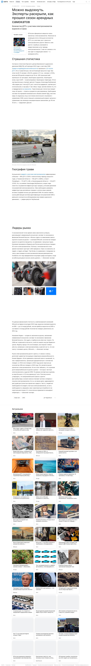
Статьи (38, 6)
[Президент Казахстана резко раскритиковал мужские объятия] (22, 583)
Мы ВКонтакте (28, 665)
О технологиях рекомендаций (68, 665)
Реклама (13, 665)
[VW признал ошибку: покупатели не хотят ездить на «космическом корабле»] (68, 651)
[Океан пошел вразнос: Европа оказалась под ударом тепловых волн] (45, 469)
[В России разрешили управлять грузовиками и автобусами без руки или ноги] (22, 651)
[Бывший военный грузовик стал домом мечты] (68, 446)
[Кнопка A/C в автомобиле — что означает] (45, 583)
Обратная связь (57, 665)
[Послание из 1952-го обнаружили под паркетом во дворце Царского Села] (45, 446)
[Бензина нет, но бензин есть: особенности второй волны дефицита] (22, 492)
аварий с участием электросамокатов (33, 174)
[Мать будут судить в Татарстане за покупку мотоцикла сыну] (22, 423)
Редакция (35, 665)
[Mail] (2, 1)
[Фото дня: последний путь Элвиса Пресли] (22, 515)
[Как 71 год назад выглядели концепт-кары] (22, 629)
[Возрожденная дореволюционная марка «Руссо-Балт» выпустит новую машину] (45, 606)
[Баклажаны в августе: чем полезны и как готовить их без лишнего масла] (45, 651)
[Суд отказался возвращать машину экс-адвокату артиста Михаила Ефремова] (45, 423)
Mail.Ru (2, 665)
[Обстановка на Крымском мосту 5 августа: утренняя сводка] (68, 606)
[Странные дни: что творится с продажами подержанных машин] (22, 606)
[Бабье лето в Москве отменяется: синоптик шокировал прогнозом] (45, 492)
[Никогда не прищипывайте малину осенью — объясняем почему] (22, 560)
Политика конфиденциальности (81, 665)
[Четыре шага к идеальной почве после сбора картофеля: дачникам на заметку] (68, 583)
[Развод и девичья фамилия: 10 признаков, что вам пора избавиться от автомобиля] (68, 469)
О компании (8, 665)
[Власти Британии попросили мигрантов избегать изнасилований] (22, 537)
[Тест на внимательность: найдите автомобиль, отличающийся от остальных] (45, 560)
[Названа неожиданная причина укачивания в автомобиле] (45, 629)
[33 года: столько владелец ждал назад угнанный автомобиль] (68, 629)
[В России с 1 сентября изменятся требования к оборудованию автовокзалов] (45, 537)
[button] (34, 146)
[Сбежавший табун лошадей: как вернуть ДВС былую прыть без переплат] (68, 537)
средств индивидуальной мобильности (25, 68)
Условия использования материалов (45, 665)
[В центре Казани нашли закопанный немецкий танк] (68, 560)
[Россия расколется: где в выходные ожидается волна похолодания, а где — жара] (68, 423)
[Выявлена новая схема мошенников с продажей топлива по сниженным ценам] (68, 492)
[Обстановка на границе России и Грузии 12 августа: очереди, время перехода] (68, 515)
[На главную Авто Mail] (5, 1)
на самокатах (27, 89)
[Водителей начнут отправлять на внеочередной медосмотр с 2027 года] (22, 446)
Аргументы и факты (30, 6)
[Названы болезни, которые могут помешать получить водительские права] (45, 515)
